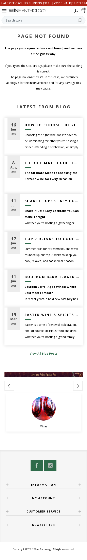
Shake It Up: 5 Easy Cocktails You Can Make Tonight (52, 201)
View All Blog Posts (43, 353)
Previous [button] (9, 386)
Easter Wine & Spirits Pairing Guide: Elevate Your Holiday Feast (52, 315)
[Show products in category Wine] (43, 408)
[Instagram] (50, 465)
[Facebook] (37, 465)
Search (80, 20)
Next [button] (78, 386)
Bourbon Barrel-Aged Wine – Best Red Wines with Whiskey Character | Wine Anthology (52, 277)
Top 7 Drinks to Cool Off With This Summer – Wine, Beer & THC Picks (52, 239)
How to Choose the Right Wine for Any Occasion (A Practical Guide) (52, 125)
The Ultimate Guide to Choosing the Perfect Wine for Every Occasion (52, 163)
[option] (43, 412)
